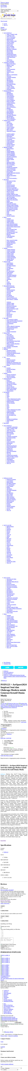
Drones (8, 358)
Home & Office (10, 101)
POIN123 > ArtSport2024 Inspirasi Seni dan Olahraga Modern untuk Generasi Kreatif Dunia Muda (15, 676)
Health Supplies (10, 401)
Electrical (9, 228)
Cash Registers (10, 345)
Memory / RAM (10, 47)
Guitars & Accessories (12, 322)
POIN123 (6, 671)
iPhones (8, 150)
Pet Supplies (6, 392)
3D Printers (9, 273)
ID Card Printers (10, 271)
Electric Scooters (10, 361)
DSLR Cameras (10, 191)
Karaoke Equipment (11, 331)
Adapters (9, 70)
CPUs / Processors (11, 37)
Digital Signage (10, 501)
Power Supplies (10, 46)
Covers (8, 558)
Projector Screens (11, 185)
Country (3, 1068)
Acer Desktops (10, 98)
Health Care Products (12, 388)
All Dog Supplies (11, 403)
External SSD (10, 53)
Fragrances (9, 381)
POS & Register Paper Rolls (13, 341)
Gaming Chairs (10, 220)
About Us (6, 991)
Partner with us (7, 1011)
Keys (8, 325)
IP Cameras (9, 295)
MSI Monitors (10, 116)
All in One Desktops (11, 451)
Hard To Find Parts (8, 1005)
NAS (8, 58)
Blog (5, 1003)
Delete (7, 916)
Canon (8, 281)
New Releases (7, 662)
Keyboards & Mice (11, 84)
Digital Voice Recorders (12, 199)
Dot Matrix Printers (11, 265)
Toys (5, 357)
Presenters (9, 89)
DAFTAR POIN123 (8, 672)
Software (6, 349)
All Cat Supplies (10, 413)
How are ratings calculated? (7, 890)
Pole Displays (10, 339)
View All (9, 284)
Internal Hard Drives (11, 54)
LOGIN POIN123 (8, 673)
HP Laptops (9, 123)
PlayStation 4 (10, 592)
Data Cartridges (10, 61)
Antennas (9, 302)
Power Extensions (11, 69)
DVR (8, 211)
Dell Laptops (10, 125)
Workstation (9, 136)
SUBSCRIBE (18, 1022)
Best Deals (6, 423)
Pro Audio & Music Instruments (14, 608)
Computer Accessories (9, 62)
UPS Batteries (10, 81)
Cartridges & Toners (11, 276)
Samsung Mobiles (11, 154)
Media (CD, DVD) (11, 64)
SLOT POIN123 (8, 33)
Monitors (9, 108)
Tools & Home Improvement (13, 226)
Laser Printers (10, 263)
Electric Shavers (10, 386)
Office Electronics (11, 498)
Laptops (8, 121)
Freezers (9, 245)
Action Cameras (10, 193)
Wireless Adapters (11, 290)
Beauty (8, 380)
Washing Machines (11, 242)
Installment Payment (8, 1001)
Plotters (8, 269)
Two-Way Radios (11, 197)
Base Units (9, 334)
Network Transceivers (12, 298)
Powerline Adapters (11, 311)
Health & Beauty (8, 378)
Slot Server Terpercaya (11, 707)
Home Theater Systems (12, 207)
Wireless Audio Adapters (12, 205)
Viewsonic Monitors (11, 115)
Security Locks (10, 146)
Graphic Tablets (10, 86)
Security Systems (11, 216)
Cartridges (9, 279)
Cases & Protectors (11, 168)
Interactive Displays (11, 499)
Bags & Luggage (11, 376)
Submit (2, 906)
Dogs (8, 393)
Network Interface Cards (12, 308)
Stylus (8, 177)
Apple (8, 546)
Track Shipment (7, 993)
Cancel (2, 916)
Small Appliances (11, 230)
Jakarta (5, 2)
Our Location (4, 6)
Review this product (5, 900)
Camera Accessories (11, 604)
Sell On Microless (8, 1013)
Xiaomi (8, 532)
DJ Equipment (10, 323)
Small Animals (10, 420)
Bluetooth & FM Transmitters (13, 195)
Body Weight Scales (11, 389)
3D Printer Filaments (11, 275)
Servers (8, 312)
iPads (8, 160)
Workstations (10, 104)
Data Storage (10, 50)
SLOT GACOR (7, 525)
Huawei (8, 530)
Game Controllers (11, 88)
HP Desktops (10, 93)
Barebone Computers (12, 49)
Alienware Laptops (11, 131)
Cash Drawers (10, 335)
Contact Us (6, 990)
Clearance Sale (7, 663)
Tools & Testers (10, 72)
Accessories (9, 139)
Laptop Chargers (10, 140)
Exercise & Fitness (11, 369)
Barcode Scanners (11, 338)
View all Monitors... (11, 119)
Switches (9, 294)
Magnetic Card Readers (12, 346)
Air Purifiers (9, 237)
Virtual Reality (10, 595)
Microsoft (9, 538)
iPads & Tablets (10, 159)
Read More (3, 840)
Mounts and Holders (11, 175)
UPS (8, 73)
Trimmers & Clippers (12, 384)
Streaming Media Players (12, 189)
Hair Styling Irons (11, 382)
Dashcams (9, 214)
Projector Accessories (12, 187)
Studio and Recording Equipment (14, 320)
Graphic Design (10, 354)
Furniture (9, 218)
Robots (8, 365)
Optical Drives (10, 43)
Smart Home (10, 610)
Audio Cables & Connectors (13, 326)
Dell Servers (9, 314)
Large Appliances (11, 241)
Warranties (6, 997)
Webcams (9, 76)
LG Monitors (10, 109)
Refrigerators (10, 244)
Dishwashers (10, 246)
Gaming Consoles (11, 251)
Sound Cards (10, 45)
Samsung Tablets (11, 162)
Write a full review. (5, 903)
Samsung (9, 283)
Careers (5, 998)
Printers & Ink (7, 261)
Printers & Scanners (11, 479)
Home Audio (10, 202)
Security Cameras (11, 210)
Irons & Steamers (11, 233)
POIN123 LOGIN (8, 478)
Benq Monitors (10, 112)
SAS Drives (9, 59)
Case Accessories (11, 38)
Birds (8, 417)
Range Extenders (11, 307)
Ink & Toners (10, 494)
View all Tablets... (11, 164)
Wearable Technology (12, 156)
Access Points (10, 291)
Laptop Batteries (10, 142)
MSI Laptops (10, 129)
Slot (5, 703)
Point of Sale (7, 333)
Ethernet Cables (10, 304)
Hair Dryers (9, 385)
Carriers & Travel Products (13, 400)
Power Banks (10, 171)
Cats (8, 404)
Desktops (9, 92)
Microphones (10, 80)
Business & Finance (11, 351)
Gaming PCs (10, 448)
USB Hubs (9, 66)
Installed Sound (10, 329)
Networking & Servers (9, 285)
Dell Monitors (10, 113)
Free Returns (4, 5)
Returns (5, 995)
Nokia (8, 533)
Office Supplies (7, 347)
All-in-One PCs (10, 105)
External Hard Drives (12, 55)
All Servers (9, 316)
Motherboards (10, 39)
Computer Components (12, 427)
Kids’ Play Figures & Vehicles (14, 364)
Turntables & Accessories (13, 206)
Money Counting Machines (13, 343)
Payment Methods (8, 1000)
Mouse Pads (9, 85)
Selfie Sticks (9, 174)
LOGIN (7, 667)
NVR (8, 213)
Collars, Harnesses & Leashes (14, 399)
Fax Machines (10, 268)
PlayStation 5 (10, 591)
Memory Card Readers (12, 74)
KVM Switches (10, 296)
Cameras (9, 600)
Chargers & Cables (11, 170)
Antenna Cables (10, 303)
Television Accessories (12, 587)
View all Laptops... (11, 137)
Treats (8, 396)
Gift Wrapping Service (9, 1006)
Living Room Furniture (12, 224)
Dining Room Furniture (12, 225)
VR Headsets (10, 260)
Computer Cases (10, 35)
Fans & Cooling (10, 42)
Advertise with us (8, 1010)
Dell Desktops (10, 94)
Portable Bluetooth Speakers (13, 172)
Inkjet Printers (10, 264)
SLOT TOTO (7, 577)
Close (2, 1041)
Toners (8, 277)
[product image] (4, 680)
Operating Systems (11, 350)
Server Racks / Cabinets (12, 299)
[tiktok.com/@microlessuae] (8, 1032)
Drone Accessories (11, 359)
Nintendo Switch (11, 593)
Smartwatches (10, 158)
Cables (8, 68)
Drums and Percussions (12, 327)
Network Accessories (12, 306)
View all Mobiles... (11, 155)
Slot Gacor (16, 703)
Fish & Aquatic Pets (11, 415)
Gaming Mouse (10, 259)
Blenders (9, 234)
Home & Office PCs (11, 447)
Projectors (9, 183)
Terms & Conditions (8, 1009)
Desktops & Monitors (9, 90)
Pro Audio (6, 318)
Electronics (6, 179)
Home (5, 217)
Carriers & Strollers (11, 411)
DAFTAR (20, 667)
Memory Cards (10, 65)
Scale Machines (10, 342)
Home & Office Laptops (12, 456)
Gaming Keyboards (11, 257)
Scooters (9, 368)
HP (7, 280)
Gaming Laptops (10, 133)
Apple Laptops (10, 128)
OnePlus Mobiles (11, 152)
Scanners (9, 267)
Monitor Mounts (10, 117)
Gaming (5, 248)
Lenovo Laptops (10, 127)
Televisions (9, 182)
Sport (5, 366)
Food (8, 394)
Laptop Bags (10, 143)
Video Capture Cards (12, 41)
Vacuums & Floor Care (12, 232)
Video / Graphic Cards (12, 34)
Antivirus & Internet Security (13, 353)
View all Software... (11, 355)
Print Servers (10, 310)
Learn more (23, 722)
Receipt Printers (10, 337)
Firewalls (9, 292)
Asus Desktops (10, 97)
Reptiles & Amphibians (12, 419)
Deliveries (6, 994)
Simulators (9, 589)
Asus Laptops (10, 124)
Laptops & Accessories (9, 120)
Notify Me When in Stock (7, 755)
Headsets (9, 78)
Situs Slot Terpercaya (15, 704)
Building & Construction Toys (14, 362)
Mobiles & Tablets (8, 147)
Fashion (5, 373)
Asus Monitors (10, 111)
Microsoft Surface (11, 163)
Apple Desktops (10, 96)
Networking (9, 502)
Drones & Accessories (12, 599)
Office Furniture (10, 222)
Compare (4, 727)
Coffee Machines (11, 236)
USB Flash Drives (11, 57)
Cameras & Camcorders (12, 190)
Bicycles (9, 370)
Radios (8, 201)
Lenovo (8, 542)
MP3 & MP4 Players (11, 198)
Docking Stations (11, 144)
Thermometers (10, 390)
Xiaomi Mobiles (10, 151)
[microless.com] (8, 17)
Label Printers (10, 272)
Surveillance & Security (12, 209)
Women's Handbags (11, 374)
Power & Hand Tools (12, 229)
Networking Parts (11, 287)
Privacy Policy (7, 1007)
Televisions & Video (11, 579)
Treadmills (9, 372)
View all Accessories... (12, 178)
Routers (8, 288)
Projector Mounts (11, 186)
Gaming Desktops (11, 103)
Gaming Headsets (11, 256)
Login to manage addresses (7, 1064)
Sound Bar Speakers (11, 203)
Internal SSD (10, 51)
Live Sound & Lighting (12, 319)
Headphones (9, 443)
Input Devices (10, 82)
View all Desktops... (11, 107)
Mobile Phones (10, 148)
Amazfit (8, 550)
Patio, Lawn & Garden (12, 240)
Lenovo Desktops (11, 100)
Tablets (8, 536)
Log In (5, 23)
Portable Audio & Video (12, 194)
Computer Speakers (11, 77)
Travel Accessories (11, 377)
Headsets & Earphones (12, 167)
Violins (8, 330)
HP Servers (9, 315)
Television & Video (11, 181)
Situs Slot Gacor (19, 706)
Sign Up (6, 25)
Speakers (9, 440)
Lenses (8, 603)
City (2, 1069)
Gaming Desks (10, 221)
